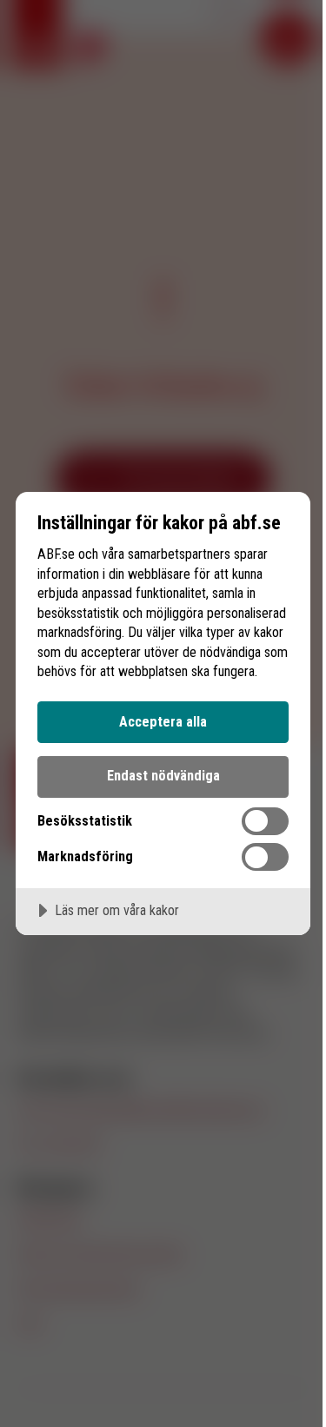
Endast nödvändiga (163, 775)
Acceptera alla (163, 722)
